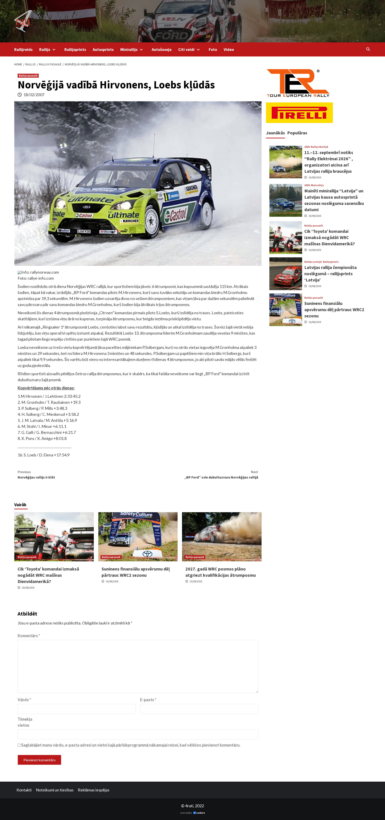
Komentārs (29, 635)
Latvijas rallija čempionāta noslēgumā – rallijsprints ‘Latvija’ (330, 273)
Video (229, 49)
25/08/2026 (196, 581)
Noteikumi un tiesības (55, 789)
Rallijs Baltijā (319, 147)
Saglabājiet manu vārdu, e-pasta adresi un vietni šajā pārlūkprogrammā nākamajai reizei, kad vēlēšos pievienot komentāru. (130, 745)
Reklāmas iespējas (93, 789)
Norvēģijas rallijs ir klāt (36, 474)
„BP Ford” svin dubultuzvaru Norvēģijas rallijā (221, 474)
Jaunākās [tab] (275, 132)
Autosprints (103, 49)
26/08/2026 (28, 587)
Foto (213, 49)
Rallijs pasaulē (28, 75)
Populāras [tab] (297, 132)
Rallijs (44, 49)
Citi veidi (186, 49)
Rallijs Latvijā (313, 261)
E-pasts (148, 699)
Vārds (24, 699)
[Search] (368, 49)
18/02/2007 (33, 94)
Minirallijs (128, 49)
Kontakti (24, 789)
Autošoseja (162, 49)
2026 (307, 147)
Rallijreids (23, 49)
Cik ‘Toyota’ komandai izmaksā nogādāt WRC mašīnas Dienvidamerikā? (48, 575)
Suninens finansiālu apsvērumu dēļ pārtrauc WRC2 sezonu (334, 310)
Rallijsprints (75, 49)
